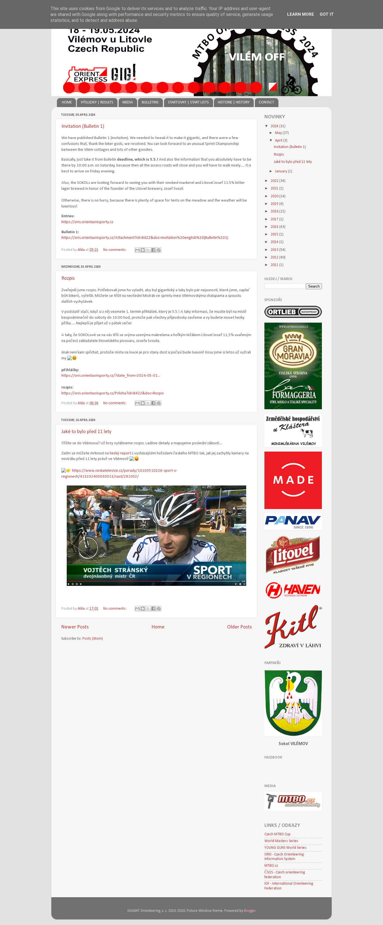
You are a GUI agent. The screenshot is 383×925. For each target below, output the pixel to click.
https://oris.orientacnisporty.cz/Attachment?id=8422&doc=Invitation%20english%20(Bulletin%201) (144, 238)
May (279, 133)
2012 (275, 257)
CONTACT (266, 102)
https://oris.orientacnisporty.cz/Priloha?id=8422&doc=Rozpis (112, 393)
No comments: (115, 250)
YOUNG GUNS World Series (285, 848)
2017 (275, 219)
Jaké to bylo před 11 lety (86, 431)
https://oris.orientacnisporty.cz (87, 222)
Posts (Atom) (92, 638)
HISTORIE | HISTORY (234, 102)
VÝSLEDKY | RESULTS (97, 102)
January (281, 171)
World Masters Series (281, 841)
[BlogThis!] (143, 250)
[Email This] (137, 250)
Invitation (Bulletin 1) (82, 126)
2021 (275, 188)
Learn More (300, 14)
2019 (275, 204)
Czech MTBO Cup (277, 834)
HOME (67, 102)
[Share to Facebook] (153, 250)
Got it (327, 14)
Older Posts (239, 627)
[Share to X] (148, 250)
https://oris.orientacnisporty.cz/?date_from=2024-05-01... (110, 376)
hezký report (120, 453)
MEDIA (128, 102)
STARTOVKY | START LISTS (188, 102)
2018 (275, 211)
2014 (275, 242)
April (279, 140)
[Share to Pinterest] (158, 250)
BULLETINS (150, 102)
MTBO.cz (271, 866)
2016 (275, 227)
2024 (275, 126)
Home (158, 627)
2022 (275, 181)
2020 (275, 196)
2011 (275, 265)
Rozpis (68, 278)
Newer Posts (75, 627)
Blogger (249, 911)
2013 (275, 250)
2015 (275, 234)
